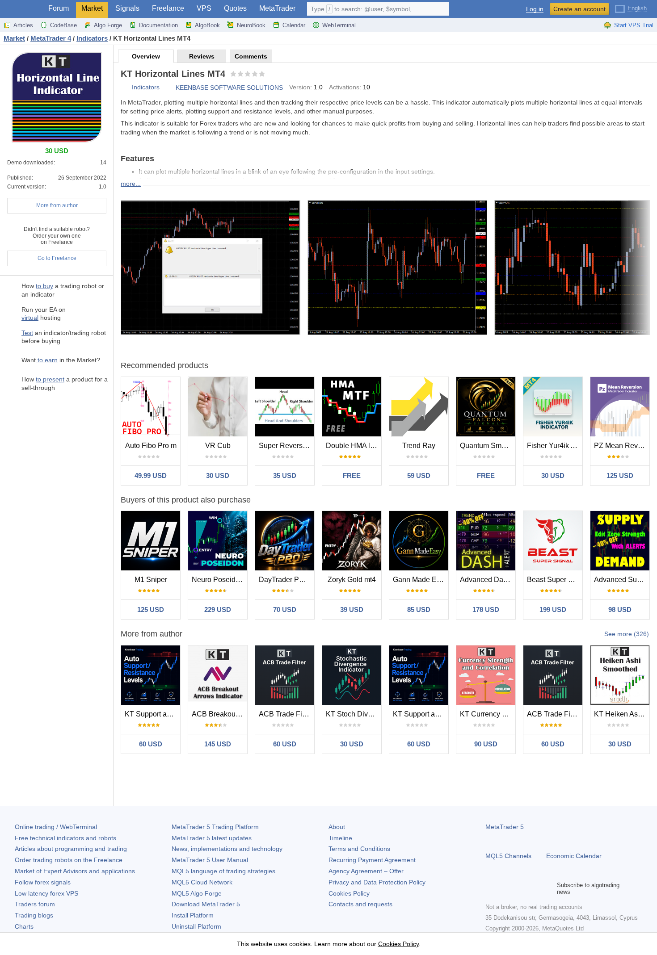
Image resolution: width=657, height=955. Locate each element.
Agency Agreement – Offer (366, 871)
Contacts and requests (360, 904)
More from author (57, 205)
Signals (127, 8)
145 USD (217, 744)
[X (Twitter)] (519, 888)
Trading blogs (34, 915)
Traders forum (35, 904)
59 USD (418, 475)
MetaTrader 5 (504, 826)
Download (206, 904)
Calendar (293, 25)
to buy (44, 285)
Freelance (168, 8)
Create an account (579, 9)
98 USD (620, 609)
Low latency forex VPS (46, 893)
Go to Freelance (57, 258)
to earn (47, 360)
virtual (29, 317)
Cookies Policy (349, 893)
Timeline (340, 838)
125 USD (619, 475)
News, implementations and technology (227, 848)
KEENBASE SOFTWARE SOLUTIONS (229, 87)
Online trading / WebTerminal (56, 826)
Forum (58, 8)
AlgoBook (207, 25)
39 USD (351, 609)
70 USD (284, 609)
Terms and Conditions (359, 848)
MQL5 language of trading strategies (223, 871)
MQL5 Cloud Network (202, 882)
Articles (23, 25)
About (336, 826)
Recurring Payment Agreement (372, 859)
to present (50, 379)
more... (131, 183)
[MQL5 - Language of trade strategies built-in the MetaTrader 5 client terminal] (21, 9)
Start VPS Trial (633, 25)
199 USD (552, 609)
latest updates (212, 838)
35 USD (284, 475)
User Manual (210, 859)
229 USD (217, 609)
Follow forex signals (43, 882)
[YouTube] (533, 888)
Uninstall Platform (196, 926)
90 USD (485, 744)
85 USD (418, 609)
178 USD (485, 609)
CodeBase (63, 25)
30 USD (217, 475)
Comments (251, 56)
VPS (204, 8)
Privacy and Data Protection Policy (376, 882)
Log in (534, 9)
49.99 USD (151, 475)
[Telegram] (505, 888)
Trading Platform (215, 826)
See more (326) (626, 633)
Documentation (158, 25)
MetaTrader (277, 8)
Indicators (146, 87)
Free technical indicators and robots (65, 838)
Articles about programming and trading (71, 848)
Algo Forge (108, 25)
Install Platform (193, 915)
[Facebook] (490, 888)
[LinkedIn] (548, 888)
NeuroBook (251, 25)
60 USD (150, 744)
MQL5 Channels (508, 855)
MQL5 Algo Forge (197, 893)
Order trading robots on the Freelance (68, 859)
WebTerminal (339, 25)
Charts (24, 926)
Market (92, 8)
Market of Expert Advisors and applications (75, 871)
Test (27, 332)
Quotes (235, 8)
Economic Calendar (574, 855)
